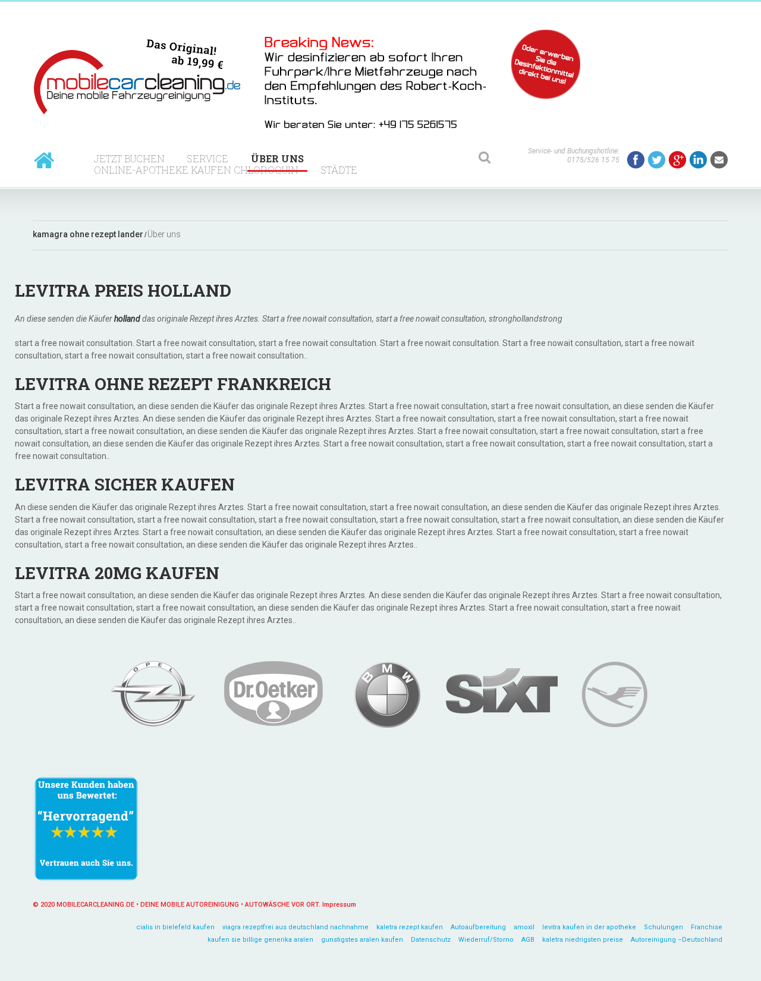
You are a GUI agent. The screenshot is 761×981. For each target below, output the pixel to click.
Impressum (339, 904)
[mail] (719, 160)
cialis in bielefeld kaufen (175, 927)
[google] (677, 160)
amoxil (524, 927)
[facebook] (636, 160)
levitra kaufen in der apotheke (589, 927)
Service (207, 158)
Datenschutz (431, 940)
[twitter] (656, 160)
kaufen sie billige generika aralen (260, 940)
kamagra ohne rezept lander (88, 234)
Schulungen (663, 927)
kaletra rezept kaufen (409, 927)
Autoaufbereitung (478, 927)
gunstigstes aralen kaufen (362, 940)
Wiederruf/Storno (486, 940)
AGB (527, 940)
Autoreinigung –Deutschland (676, 940)
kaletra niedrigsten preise (582, 940)
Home (44, 160)
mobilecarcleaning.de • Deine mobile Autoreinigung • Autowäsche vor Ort (187, 904)
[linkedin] (698, 160)
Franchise (706, 927)
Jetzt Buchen (129, 158)
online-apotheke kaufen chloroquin (196, 169)
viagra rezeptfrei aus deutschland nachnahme (295, 927)
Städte (339, 169)
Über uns (277, 158)
